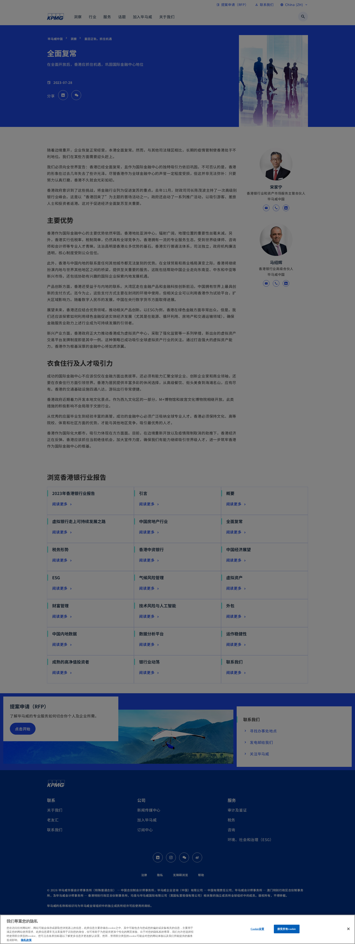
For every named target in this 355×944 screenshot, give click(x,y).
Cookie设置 (257, 928)
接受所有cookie (286, 928)
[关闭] (348, 928)
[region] (177, 929)
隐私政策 (26, 939)
